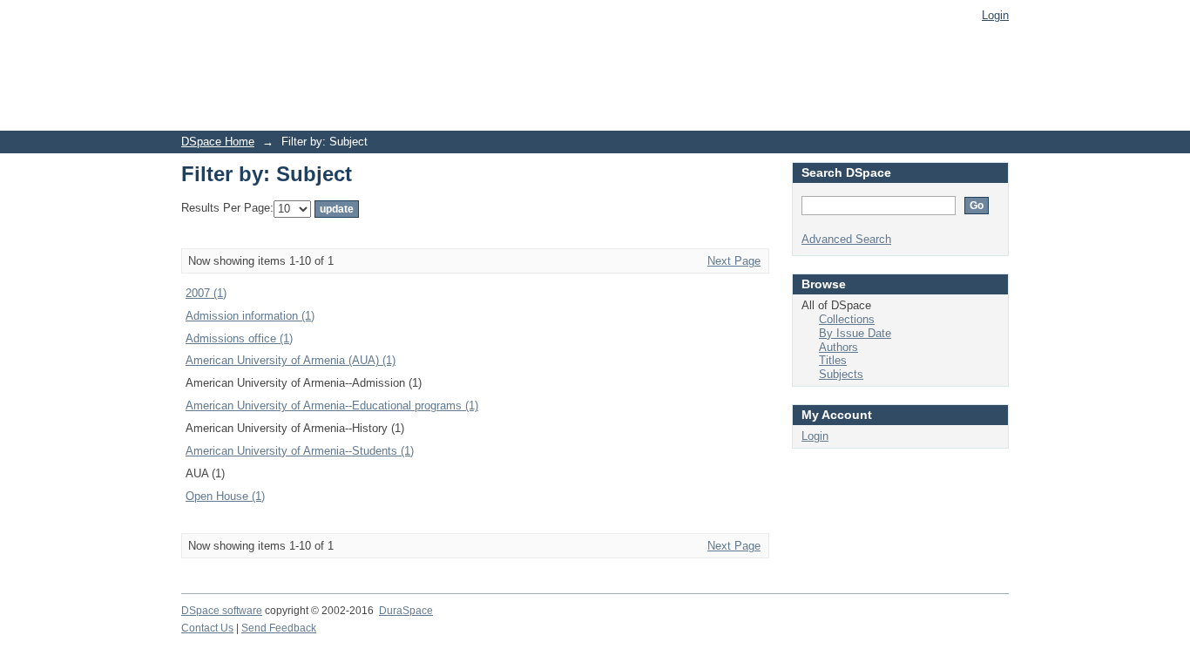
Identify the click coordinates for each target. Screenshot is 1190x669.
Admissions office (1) (239, 338)
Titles (833, 360)
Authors (838, 347)
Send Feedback (278, 628)
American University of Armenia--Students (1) (300, 450)
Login (995, 15)
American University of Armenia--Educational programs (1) (332, 405)
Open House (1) (225, 496)
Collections (847, 319)
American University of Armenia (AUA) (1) (291, 360)
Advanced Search (846, 239)
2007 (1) (206, 293)
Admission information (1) (250, 315)
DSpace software (221, 611)
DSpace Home (217, 141)
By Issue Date (855, 333)
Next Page (734, 260)
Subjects (841, 374)
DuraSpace (406, 611)
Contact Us (207, 628)
